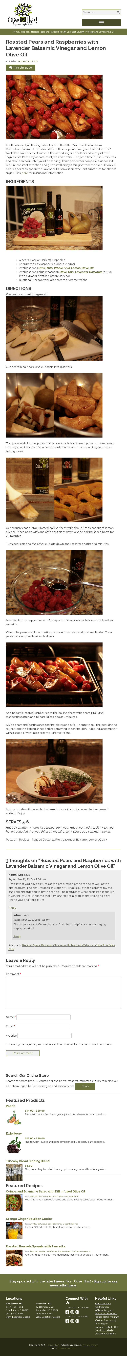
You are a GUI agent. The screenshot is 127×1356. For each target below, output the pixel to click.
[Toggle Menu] (101, 22)
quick (103, 839)
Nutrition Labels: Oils (106, 1327)
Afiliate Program (104, 1310)
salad (54, 1196)
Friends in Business (106, 1313)
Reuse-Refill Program (107, 1316)
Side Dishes (63, 1196)
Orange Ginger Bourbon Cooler (29, 1219)
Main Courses (45, 1196)
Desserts (48, 839)
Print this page (22, 67)
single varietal (64, 1251)
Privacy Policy (90, 1345)
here (25, 173)
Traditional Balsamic (81, 1251)
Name (11, 1017)
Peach (10, 1106)
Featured (34, 1196)
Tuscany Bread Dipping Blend (28, 1161)
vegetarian (74, 1196)
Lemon (93, 839)
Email (10, 1026)
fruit (58, 839)
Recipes (25, 32)
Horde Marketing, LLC (67, 1348)
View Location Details (18, 1316)
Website (11, 1035)
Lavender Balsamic (75, 839)
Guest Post (51, 1224)
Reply (12, 907)
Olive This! (53, 1345)
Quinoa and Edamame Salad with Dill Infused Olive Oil (45, 1191)
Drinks (33, 1224)
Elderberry (14, 1133)
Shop (85, 1086)
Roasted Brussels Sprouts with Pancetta (35, 1246)
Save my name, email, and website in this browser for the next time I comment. (60, 1044)
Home (16, 32)
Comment (13, 974)
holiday (42, 1251)
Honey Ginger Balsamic (67, 1224)
